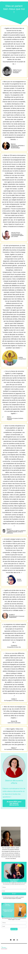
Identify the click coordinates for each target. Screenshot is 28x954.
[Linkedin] (14, 940)
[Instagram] (17, 940)
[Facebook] (10, 940)
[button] (14, 803)
